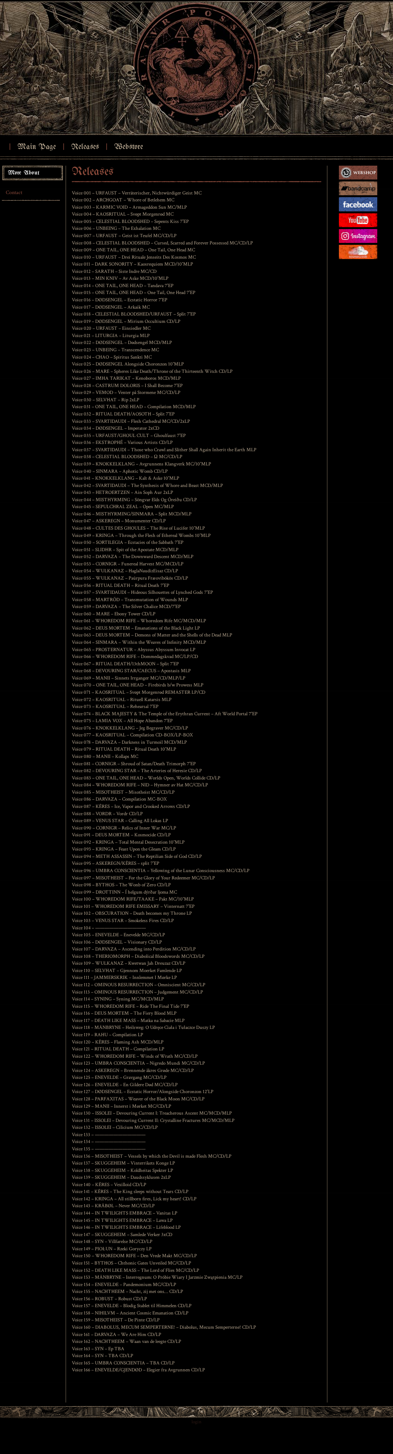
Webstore (128, 147)
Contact (14, 192)
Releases (85, 147)
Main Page (36, 147)
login (196, 1422)
